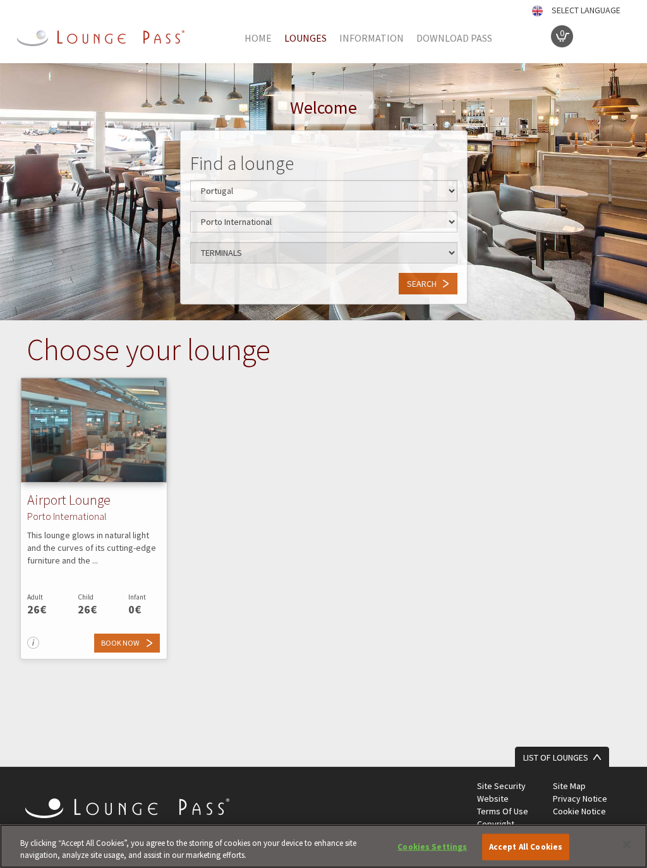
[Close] (627, 845)
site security (501, 786)
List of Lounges (555, 757)
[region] (323, 846)
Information (371, 38)
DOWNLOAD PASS (454, 38)
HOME (258, 38)
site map (569, 786)
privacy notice (580, 798)
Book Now (120, 643)
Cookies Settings (432, 846)
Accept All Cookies (525, 846)
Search (422, 283)
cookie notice (579, 811)
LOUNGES (305, 38)
